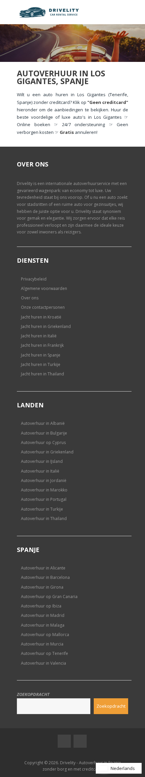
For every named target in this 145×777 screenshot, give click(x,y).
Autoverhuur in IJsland (42, 461)
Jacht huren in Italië (39, 336)
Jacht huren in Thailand (42, 374)
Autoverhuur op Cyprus (43, 442)
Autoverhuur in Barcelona (45, 577)
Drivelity (24, 183)
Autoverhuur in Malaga (42, 625)
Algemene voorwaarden (44, 288)
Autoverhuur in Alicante (43, 568)
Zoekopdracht (33, 694)
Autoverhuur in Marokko (44, 490)
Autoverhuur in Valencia (43, 663)
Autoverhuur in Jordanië (43, 480)
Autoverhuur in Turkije (42, 509)
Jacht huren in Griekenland (46, 326)
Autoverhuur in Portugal (43, 499)
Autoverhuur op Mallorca (45, 634)
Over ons (29, 298)
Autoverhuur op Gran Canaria (49, 596)
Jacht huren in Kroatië (41, 317)
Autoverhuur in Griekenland (47, 452)
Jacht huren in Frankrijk (42, 345)
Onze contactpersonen (43, 307)
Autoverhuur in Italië (40, 471)
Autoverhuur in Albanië (43, 423)
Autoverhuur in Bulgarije (44, 433)
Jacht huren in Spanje (40, 355)
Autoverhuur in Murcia (42, 644)
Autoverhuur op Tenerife (44, 653)
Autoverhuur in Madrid (42, 615)
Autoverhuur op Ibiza (41, 606)
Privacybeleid (34, 279)
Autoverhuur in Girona (42, 587)
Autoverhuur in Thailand (44, 518)
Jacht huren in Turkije (40, 364)
